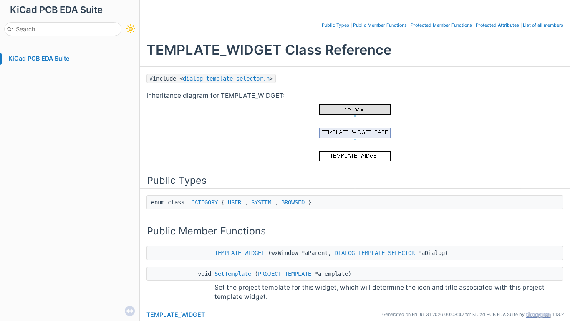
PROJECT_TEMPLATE (284, 273)
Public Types (335, 25)
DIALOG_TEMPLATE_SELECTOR (375, 253)
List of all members (543, 25)
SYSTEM (261, 202)
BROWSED (293, 202)
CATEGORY (204, 202)
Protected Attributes (497, 25)
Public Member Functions (380, 25)
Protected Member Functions (441, 25)
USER (234, 202)
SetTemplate (232, 273)
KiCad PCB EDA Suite (39, 58)
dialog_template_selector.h (226, 78)
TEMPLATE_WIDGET (239, 253)
